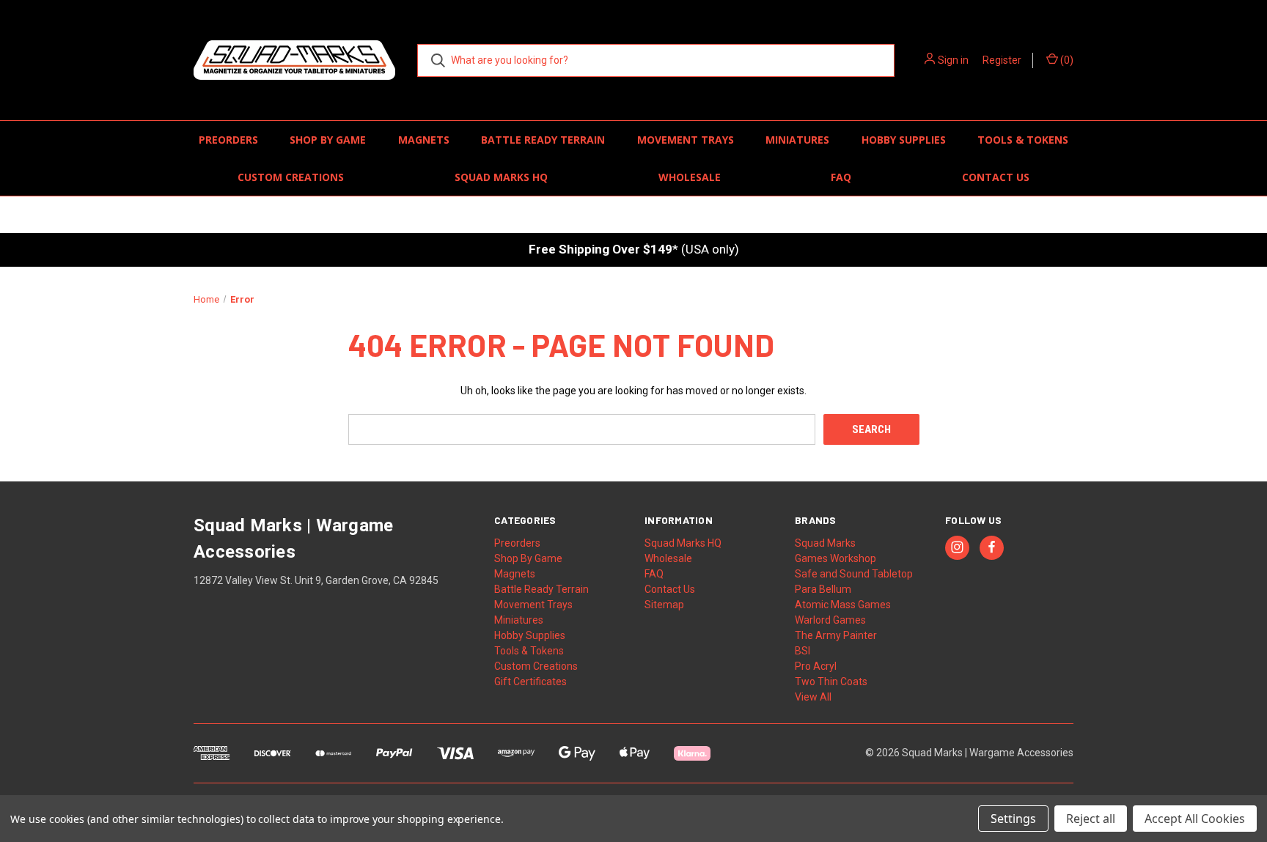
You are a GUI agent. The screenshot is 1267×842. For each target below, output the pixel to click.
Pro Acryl (816, 666)
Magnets (423, 140)
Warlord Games (830, 620)
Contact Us (995, 177)
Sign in (953, 60)
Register (1002, 60)
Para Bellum (823, 589)
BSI (802, 651)
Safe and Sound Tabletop (854, 574)
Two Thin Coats (831, 681)
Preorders (228, 140)
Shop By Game (328, 140)
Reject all (1090, 818)
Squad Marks (825, 543)
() (1065, 60)
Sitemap (664, 604)
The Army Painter (836, 635)
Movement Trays (685, 140)
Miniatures (797, 140)
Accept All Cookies (1195, 818)
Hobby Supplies (904, 140)
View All (813, 697)
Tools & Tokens (1022, 140)
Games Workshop (835, 558)
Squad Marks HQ (501, 177)
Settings (1013, 818)
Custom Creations (291, 177)
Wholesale (689, 177)
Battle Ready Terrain (543, 140)
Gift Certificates (530, 681)
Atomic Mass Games (843, 604)
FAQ (841, 177)
